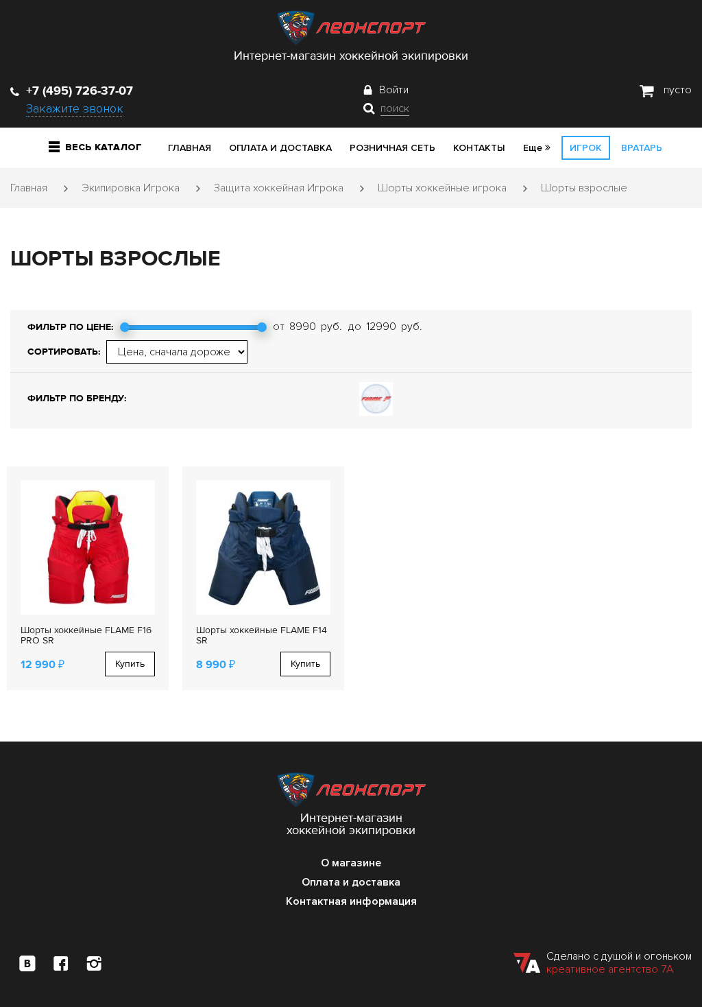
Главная (189, 148)
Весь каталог (103, 147)
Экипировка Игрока (131, 188)
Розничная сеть (392, 148)
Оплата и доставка (280, 148)
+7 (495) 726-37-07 (79, 90)
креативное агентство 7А (609, 969)
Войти (394, 90)
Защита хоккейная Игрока (278, 188)
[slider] (125, 327)
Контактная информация (351, 901)
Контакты (479, 148)
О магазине (351, 863)
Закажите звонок (74, 108)
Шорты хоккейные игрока (442, 188)
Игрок (586, 148)
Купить (130, 664)
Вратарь (641, 148)
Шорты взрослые (584, 188)
